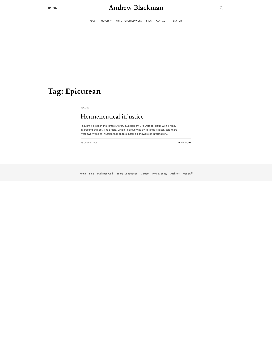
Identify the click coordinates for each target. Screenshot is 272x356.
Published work (105, 173)
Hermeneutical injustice (112, 116)
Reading (85, 107)
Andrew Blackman (136, 8)
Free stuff (176, 20)
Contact (161, 20)
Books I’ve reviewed (127, 173)
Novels (105, 20)
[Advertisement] (136, 49)
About (93, 20)
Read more (184, 142)
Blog (149, 20)
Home (82, 173)
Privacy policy (159, 173)
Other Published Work (129, 20)
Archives (174, 173)
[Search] (221, 8)
